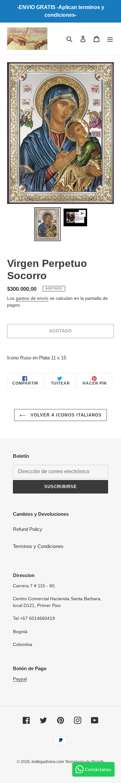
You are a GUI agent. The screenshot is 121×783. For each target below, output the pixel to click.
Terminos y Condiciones (38, 546)
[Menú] (110, 39)
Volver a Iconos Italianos (65, 415)
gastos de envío (32, 298)
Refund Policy (27, 529)
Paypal (20, 678)
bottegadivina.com (48, 761)
